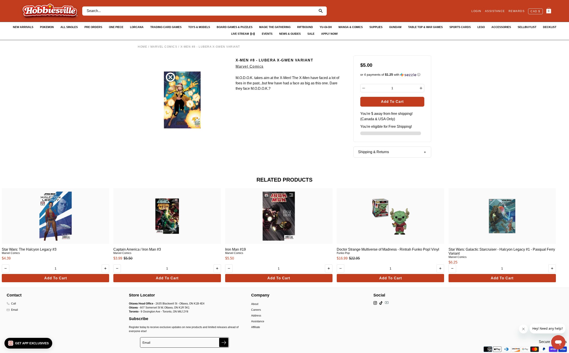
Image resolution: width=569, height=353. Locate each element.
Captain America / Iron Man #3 (137, 249)
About (254, 304)
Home (142, 46)
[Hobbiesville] (50, 11)
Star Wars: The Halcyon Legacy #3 (29, 249)
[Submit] (224, 342)
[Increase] (421, 88)
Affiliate (255, 327)
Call (13, 303)
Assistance (257, 321)
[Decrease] (363, 88)
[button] (392, 75)
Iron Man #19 (235, 249)
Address (256, 315)
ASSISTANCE (495, 11)
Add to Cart (55, 278)
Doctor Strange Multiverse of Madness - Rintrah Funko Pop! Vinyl (388, 249)
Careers (256, 309)
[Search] (321, 11)
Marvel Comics (163, 46)
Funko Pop (343, 253)
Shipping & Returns (373, 152)
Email (14, 309)
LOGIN (476, 11)
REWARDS (517, 11)
